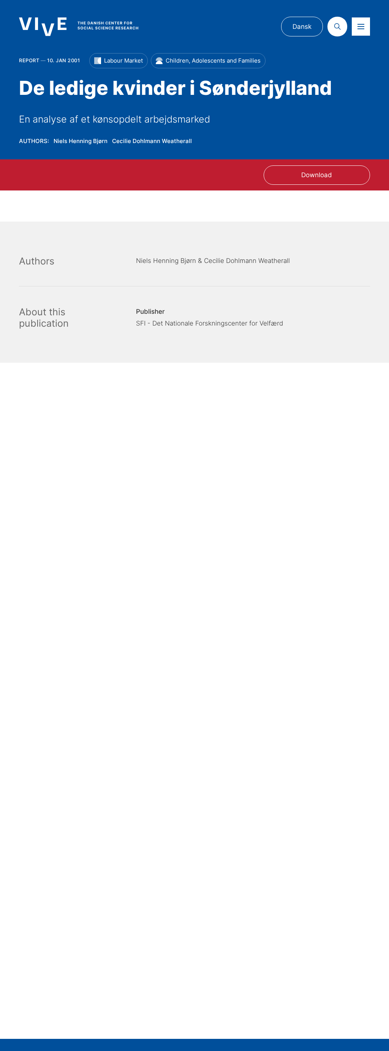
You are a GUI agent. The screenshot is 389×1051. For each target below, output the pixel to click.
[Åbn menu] (361, 26)
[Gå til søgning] (337, 26)
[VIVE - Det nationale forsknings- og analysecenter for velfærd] (86, 26)
